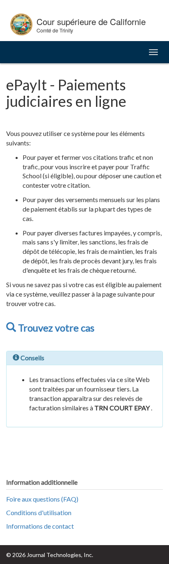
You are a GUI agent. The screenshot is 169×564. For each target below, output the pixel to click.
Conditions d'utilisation (38, 512)
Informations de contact (40, 526)
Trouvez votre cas (55, 328)
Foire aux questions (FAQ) (42, 499)
